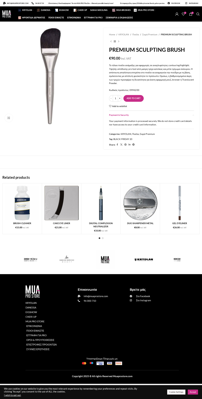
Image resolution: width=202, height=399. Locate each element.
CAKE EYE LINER (61, 223)
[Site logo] (6, 13)
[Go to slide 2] (102, 238)
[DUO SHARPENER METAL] (140, 203)
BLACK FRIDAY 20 (122, 139)
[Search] (198, 14)
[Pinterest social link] (125, 144)
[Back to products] (115, 41)
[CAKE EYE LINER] (61, 203)
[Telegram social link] (133, 144)
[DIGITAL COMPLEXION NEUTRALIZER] (101, 203)
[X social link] (121, 144)
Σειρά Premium (149, 34)
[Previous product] (111, 41)
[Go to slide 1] (99, 238)
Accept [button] (193, 392)
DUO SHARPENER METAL (140, 223)
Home (112, 34)
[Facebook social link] (117, 144)
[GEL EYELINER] (179, 203)
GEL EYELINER (179, 223)
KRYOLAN (123, 34)
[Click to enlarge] (9, 118)
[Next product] (119, 41)
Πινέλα (135, 34)
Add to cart (134, 98)
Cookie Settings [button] (176, 392)
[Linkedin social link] (129, 144)
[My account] (177, 14)
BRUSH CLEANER (22, 223)
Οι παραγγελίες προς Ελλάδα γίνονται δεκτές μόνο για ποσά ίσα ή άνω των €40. (144, 3)
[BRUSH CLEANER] (22, 203)
